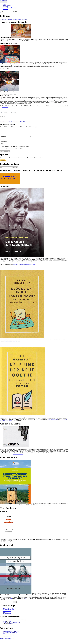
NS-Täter (9, 621)
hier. (49, 504)
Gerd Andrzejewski (7, 620)
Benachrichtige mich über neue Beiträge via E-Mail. (12, 148)
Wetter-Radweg (6, 633)
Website (1, 143)
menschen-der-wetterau (18, 454)
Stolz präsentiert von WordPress (6, 638)
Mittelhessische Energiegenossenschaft (11, 631)
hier (13, 541)
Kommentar (3, 136)
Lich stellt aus (5, 612)
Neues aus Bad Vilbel (7, 636)
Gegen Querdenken (8, 121)
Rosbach (11, 623)
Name (1, 138)
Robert (4, 621)
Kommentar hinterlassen (21, 19)
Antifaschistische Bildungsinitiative (10, 632)
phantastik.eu (61, 105)
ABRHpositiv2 (6, 622)
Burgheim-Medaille (7, 613)
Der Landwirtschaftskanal (8, 634)
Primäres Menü (3, 1)
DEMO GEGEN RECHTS (8, 609)
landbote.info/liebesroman (52, 419)
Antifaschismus (22, 121)
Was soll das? (5, 9)
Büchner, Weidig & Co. (8, 5)
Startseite (4, 4)
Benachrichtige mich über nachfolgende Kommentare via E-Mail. (15, 146)
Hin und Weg (5, 6)
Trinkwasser (9, 624)
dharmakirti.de (5, 107)
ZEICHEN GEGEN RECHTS (9, 608)
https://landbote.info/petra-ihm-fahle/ (12, 341)
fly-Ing (4, 624)
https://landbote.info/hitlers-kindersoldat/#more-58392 (24, 264)
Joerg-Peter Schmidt (12, 19)
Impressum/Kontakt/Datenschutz (9, 7)
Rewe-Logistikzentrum (15, 622)
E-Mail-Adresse (3, 141)
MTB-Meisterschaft (7, 611)
